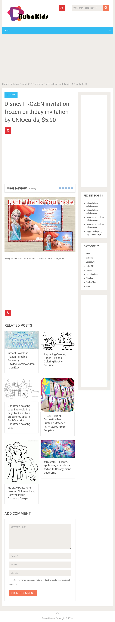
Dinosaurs (90, 262)
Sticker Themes (92, 282)
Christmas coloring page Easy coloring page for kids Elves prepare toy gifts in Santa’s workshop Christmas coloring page (19, 416)
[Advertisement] (57, 59)
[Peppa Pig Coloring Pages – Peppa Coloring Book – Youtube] (58, 340)
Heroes (89, 270)
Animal (89, 254)
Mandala (89, 278)
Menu (6, 31)
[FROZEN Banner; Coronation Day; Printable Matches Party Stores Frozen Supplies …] (57, 395)
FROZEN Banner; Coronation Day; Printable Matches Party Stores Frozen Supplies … (55, 423)
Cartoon (12, 95)
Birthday (14, 84)
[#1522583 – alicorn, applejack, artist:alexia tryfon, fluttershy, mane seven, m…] (58, 449)
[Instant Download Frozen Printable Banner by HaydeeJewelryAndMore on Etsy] (21, 340)
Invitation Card (92, 274)
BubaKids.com (49, 618)
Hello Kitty (90, 266)
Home (5, 84)
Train (88, 286)
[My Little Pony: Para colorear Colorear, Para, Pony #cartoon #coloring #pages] (21, 462)
